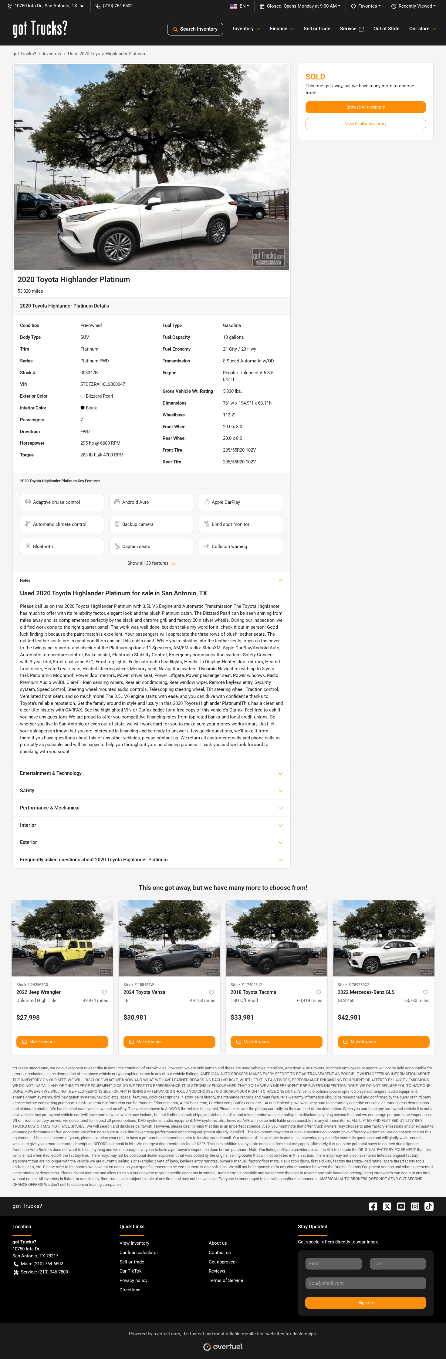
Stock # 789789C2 (353, 984)
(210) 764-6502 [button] (118, 5)
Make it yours (42, 1041)
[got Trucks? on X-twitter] (385, 1206)
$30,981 (135, 1017)
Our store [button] (419, 29)
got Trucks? (24, 53)
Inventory (52, 53)
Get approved (222, 1262)
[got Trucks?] (40, 29)
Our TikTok (131, 1271)
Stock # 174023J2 (246, 984)
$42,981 (349, 1017)
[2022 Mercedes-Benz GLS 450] (383, 938)
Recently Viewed (415, 6)
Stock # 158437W (138, 984)
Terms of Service (226, 1280)
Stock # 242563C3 (32, 984)
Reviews (217, 1271)
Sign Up (366, 1302)
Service (348, 29)
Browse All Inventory (365, 107)
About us (218, 1243)
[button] (48, 6)
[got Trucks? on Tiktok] (427, 1206)
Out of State (386, 29)
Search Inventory (199, 29)
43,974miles (95, 1000)
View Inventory (134, 1243)
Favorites (367, 6)
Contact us (220, 1252)
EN (243, 6)
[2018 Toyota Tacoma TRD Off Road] (276, 938)
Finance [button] (278, 29)
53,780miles (417, 1000)
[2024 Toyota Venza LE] (169, 938)
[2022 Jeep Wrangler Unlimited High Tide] (62, 938)
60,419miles (310, 1000)
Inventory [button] (243, 29)
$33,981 (242, 1017)
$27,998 (28, 1017)
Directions (130, 1290)
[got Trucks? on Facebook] (371, 1206)
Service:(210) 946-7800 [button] (44, 1272)
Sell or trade (317, 29)
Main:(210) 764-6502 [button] (42, 1263)
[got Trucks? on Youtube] (399, 1206)
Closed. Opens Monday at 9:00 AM (302, 6)
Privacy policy (133, 1280)
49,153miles (202, 1000)
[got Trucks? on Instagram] (413, 1206)
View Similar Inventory (366, 123)
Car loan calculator (139, 1252)
